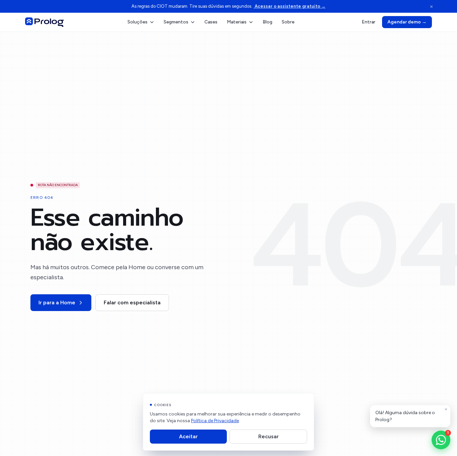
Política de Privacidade (215, 421)
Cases (210, 22)
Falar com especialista (132, 302)
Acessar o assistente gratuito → (290, 6)
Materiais (237, 22)
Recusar (268, 436)
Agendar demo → (407, 22)
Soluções (137, 22)
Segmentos (176, 22)
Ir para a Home (56, 302)
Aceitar (188, 436)
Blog (267, 22)
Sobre (288, 22)
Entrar (368, 22)
